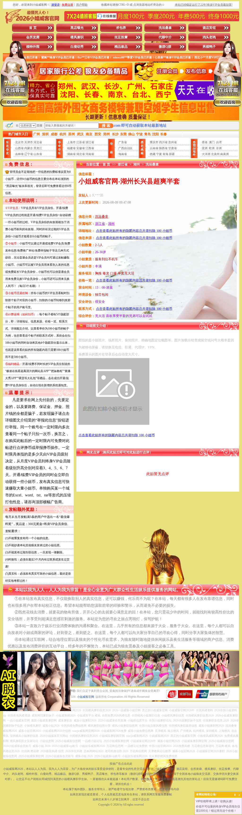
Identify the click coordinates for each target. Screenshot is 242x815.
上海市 (71, 142)
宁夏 (159, 154)
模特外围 (32, 46)
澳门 (212, 142)
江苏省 (80, 142)
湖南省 (71, 154)
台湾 (219, 142)
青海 (165, 154)
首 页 (33, 28)
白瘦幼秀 (77, 46)
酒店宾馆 (209, 28)
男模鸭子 (209, 46)
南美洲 (224, 154)
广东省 (122, 142)
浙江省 (90, 142)
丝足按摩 (121, 37)
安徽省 (80, 148)
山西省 (19, 148)
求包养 (121, 28)
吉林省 (19, 154)
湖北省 (80, 154)
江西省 (90, 148)
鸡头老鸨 (209, 37)
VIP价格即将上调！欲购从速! (214, 801)
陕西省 (163, 148)
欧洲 (212, 148)
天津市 (28, 142)
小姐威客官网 (85, 696)
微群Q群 (165, 46)
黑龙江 (38, 148)
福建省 (71, 148)
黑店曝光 (77, 28)
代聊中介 (165, 37)
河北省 (38, 142)
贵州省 (172, 142)
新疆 (172, 154)
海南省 (122, 154)
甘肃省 (172, 148)
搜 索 (106, 126)
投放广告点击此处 (121, 763)
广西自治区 (125, 148)
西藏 (153, 154)
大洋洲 (206, 154)
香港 (204, 142)
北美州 (215, 154)
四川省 (163, 142)
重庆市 (154, 142)
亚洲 (204, 148)
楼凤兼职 (77, 37)
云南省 (154, 148)
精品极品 (121, 46)
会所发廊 (32, 37)
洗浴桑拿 (165, 28)
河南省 (90, 154)
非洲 (219, 148)
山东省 (38, 154)
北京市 (19, 142)
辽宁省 (28, 154)
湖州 (136, 164)
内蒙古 (28, 148)
